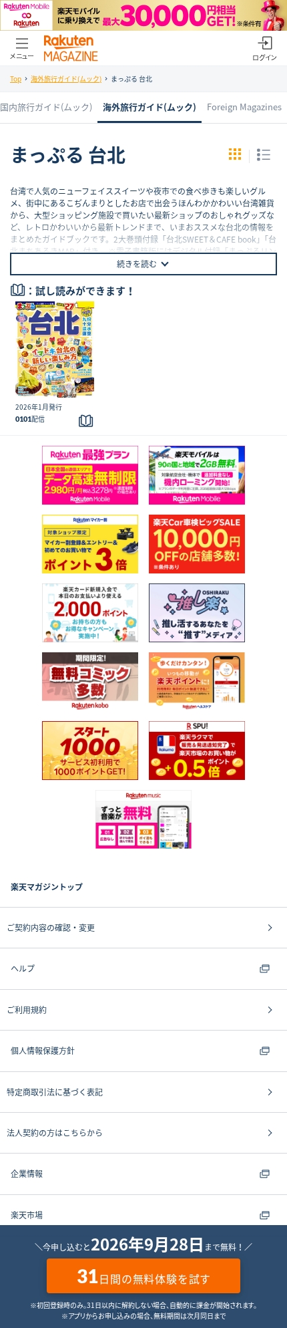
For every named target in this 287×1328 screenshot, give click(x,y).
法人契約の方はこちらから (55, 1133)
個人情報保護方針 (43, 1051)
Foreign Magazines (244, 106)
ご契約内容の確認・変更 (51, 928)
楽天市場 (27, 1215)
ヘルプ (23, 968)
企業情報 (27, 1174)
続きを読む (137, 264)
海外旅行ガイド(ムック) (66, 79)
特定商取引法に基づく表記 (55, 1092)
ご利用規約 (27, 1010)
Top (15, 79)
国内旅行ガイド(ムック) (46, 106)
